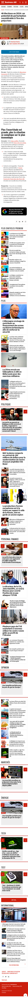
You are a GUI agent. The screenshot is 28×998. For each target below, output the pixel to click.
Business (4, 256)
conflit (3, 583)
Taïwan (20, 168)
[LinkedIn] (8, 976)
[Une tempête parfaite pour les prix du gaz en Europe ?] (5, 647)
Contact (4, 972)
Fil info (21, 6)
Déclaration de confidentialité (9, 973)
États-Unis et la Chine (20, 143)
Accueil (2, 9)
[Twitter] (6, 976)
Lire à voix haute (14, 52)
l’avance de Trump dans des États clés (13, 179)
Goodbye (4, 988)
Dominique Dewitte (15, 42)
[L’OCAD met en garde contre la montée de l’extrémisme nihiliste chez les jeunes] (5, 241)
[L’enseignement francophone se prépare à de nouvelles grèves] (5, 283)
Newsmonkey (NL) (6, 986)
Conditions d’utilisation (13, 972)
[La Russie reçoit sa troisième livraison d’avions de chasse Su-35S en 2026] (5, 731)
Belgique (3, 6)
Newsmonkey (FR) (17, 986)
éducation (4, 289)
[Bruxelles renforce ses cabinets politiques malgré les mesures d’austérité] (5, 258)
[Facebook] (3, 976)
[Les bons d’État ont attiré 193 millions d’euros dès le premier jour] (5, 700)
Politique (16, 6)
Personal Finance (5, 272)
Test (3, 882)
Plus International (17, 964)
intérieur (4, 247)
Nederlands (4, 980)
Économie (9, 6)
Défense (3, 318)
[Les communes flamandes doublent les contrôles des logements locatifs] (5, 639)
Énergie (3, 652)
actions (3, 777)
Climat (3, 746)
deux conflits (14, 141)
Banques (3, 239)
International (4, 38)
